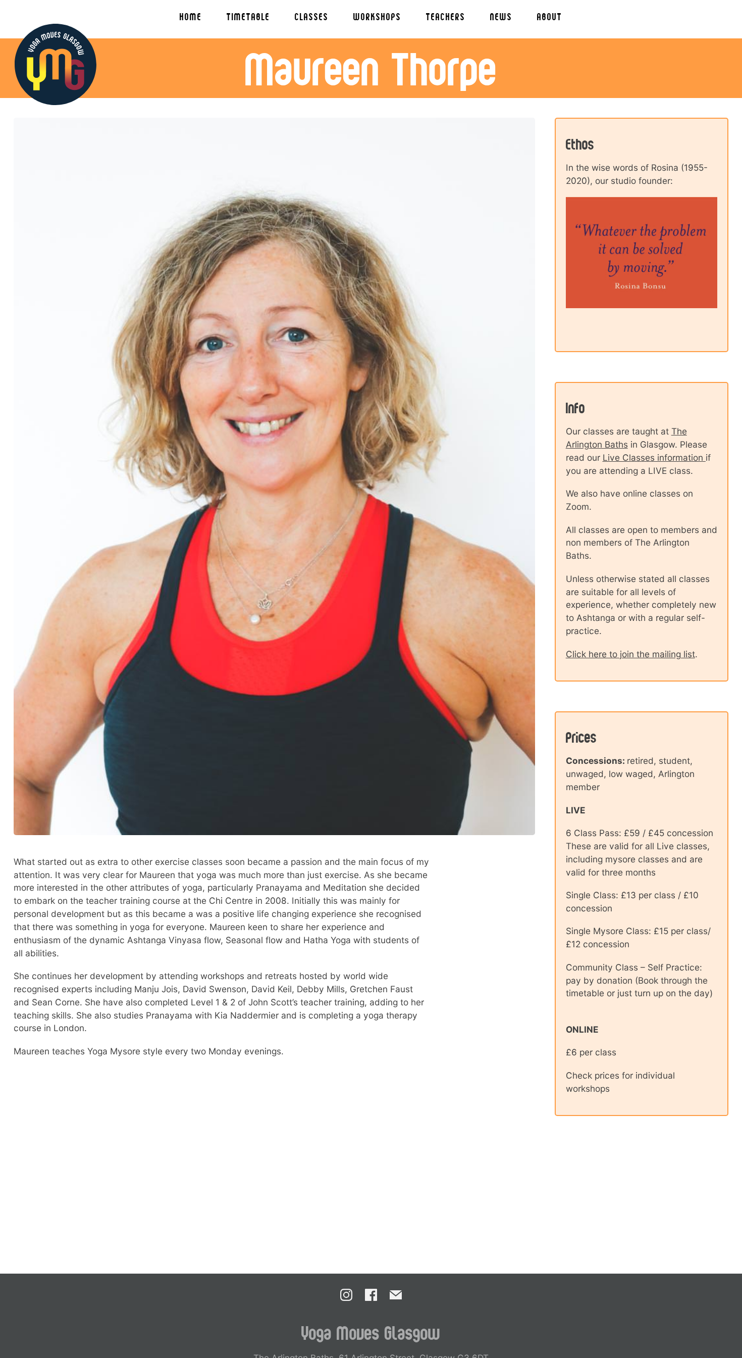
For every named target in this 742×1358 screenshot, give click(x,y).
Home (191, 16)
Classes (312, 16)
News (501, 16)
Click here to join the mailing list (630, 654)
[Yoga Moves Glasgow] (55, 65)
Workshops (377, 16)
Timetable (248, 16)
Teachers (445, 16)
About (549, 16)
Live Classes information (654, 457)
